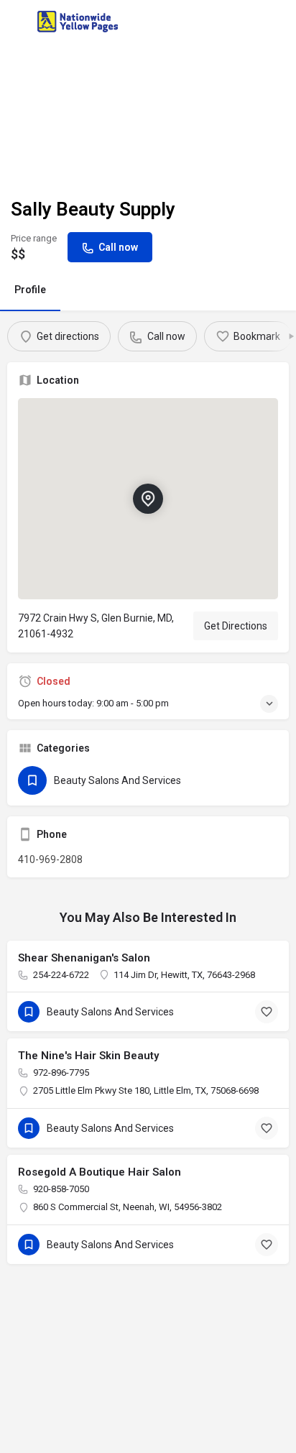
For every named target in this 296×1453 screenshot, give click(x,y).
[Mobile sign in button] (279, 20)
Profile (30, 289)
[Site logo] (79, 21)
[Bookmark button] (266, 1011)
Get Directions (235, 626)
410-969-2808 (50, 859)
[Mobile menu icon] (17, 22)
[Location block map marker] (148, 498)
